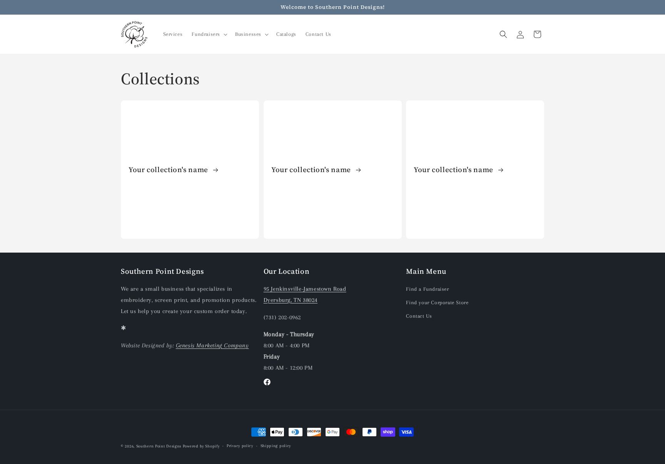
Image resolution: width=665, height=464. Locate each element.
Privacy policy (240, 445)
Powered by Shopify (201, 446)
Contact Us (419, 316)
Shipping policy (276, 445)
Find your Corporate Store (437, 302)
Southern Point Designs (158, 446)
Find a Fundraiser (427, 289)
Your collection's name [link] (169, 169)
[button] (209, 34)
